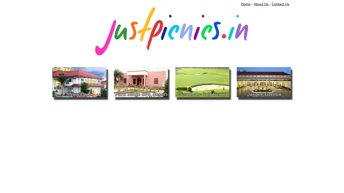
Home (246, 4)
